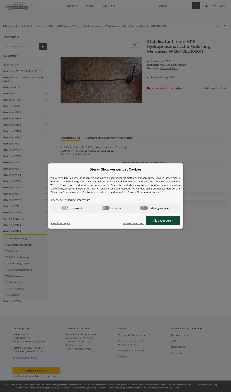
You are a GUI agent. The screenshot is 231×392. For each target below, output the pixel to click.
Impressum (83, 199)
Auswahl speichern (133, 223)
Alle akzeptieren (163, 220)
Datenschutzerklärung (63, 199)
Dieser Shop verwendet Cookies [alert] (115, 169)
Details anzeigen (60, 223)
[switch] (65, 208)
